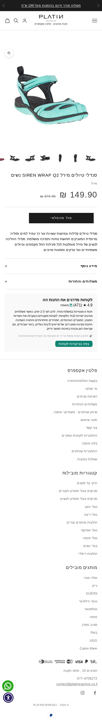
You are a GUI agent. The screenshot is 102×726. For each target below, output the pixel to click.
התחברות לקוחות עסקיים (79, 435)
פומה (93, 617)
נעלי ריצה (90, 514)
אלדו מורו (90, 578)
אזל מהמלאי (61, 218)
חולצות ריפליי (87, 554)
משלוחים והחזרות (84, 404)
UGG (93, 640)
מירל (94, 183)
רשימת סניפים (87, 396)
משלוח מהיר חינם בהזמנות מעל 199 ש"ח (51, 5)
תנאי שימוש (89, 420)
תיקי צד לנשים (87, 483)
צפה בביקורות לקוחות (74, 344)
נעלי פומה (90, 538)
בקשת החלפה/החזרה (82, 381)
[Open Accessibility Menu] (8, 697)
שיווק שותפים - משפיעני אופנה (75, 412)
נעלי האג (91, 507)
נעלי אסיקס (89, 530)
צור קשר (91, 428)
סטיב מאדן (89, 625)
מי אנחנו (91, 388)
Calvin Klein (88, 648)
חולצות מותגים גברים (82, 522)
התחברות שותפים (84, 451)
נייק (94, 585)
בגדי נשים (90, 546)
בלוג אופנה (89, 443)
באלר (93, 632)
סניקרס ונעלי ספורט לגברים (78, 491)
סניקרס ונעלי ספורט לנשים (78, 499)
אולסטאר (90, 609)
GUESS (91, 593)
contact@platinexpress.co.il (76, 684)
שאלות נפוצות (87, 459)
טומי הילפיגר (88, 601)
